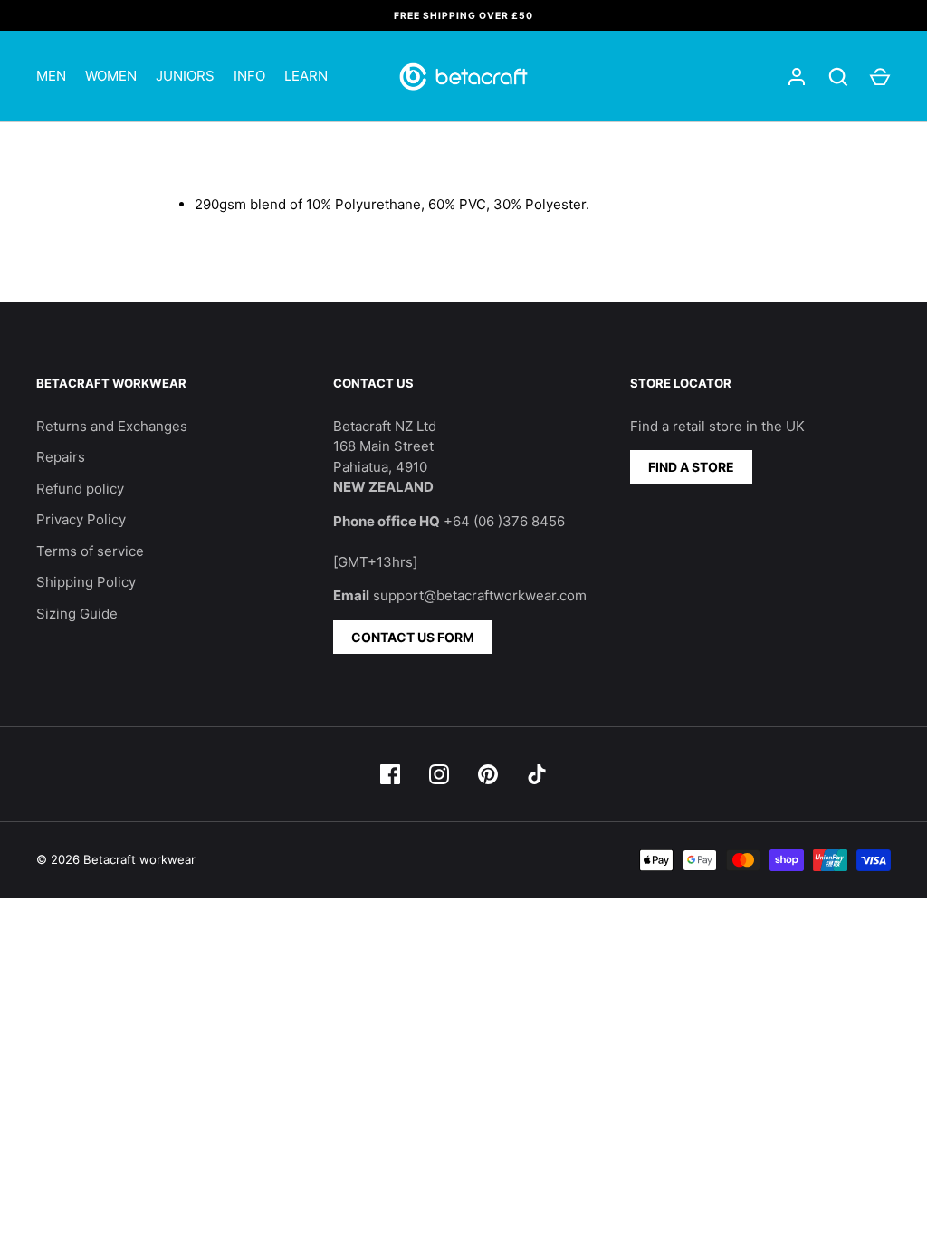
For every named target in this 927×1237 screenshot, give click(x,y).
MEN (51, 75)
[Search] (838, 77)
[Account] (797, 77)
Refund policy (80, 488)
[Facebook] (390, 774)
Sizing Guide (77, 613)
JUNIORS (185, 75)
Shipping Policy (86, 581)
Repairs (60, 456)
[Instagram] (439, 774)
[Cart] (880, 77)
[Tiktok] (537, 774)
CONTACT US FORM (412, 637)
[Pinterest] (488, 774)
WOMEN (111, 75)
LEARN (306, 75)
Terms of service (90, 551)
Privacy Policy (81, 519)
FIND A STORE (691, 467)
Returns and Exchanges (111, 426)
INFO (249, 75)
